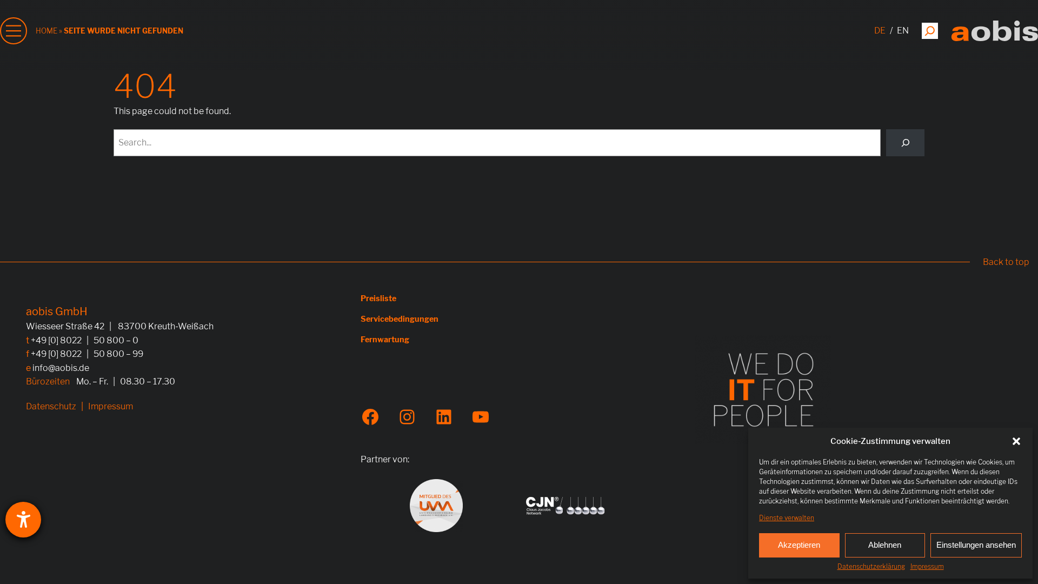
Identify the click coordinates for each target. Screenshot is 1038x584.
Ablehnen (884, 544)
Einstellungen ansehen (976, 544)
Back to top (1006, 262)
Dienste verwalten (786, 518)
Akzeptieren (799, 544)
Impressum (927, 566)
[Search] (905, 142)
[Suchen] (930, 31)
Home (46, 30)
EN (903, 30)
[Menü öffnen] (13, 30)
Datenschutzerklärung (871, 566)
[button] (1016, 441)
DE (880, 30)
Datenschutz (51, 406)
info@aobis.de (60, 368)
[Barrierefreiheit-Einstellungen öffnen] (23, 519)
